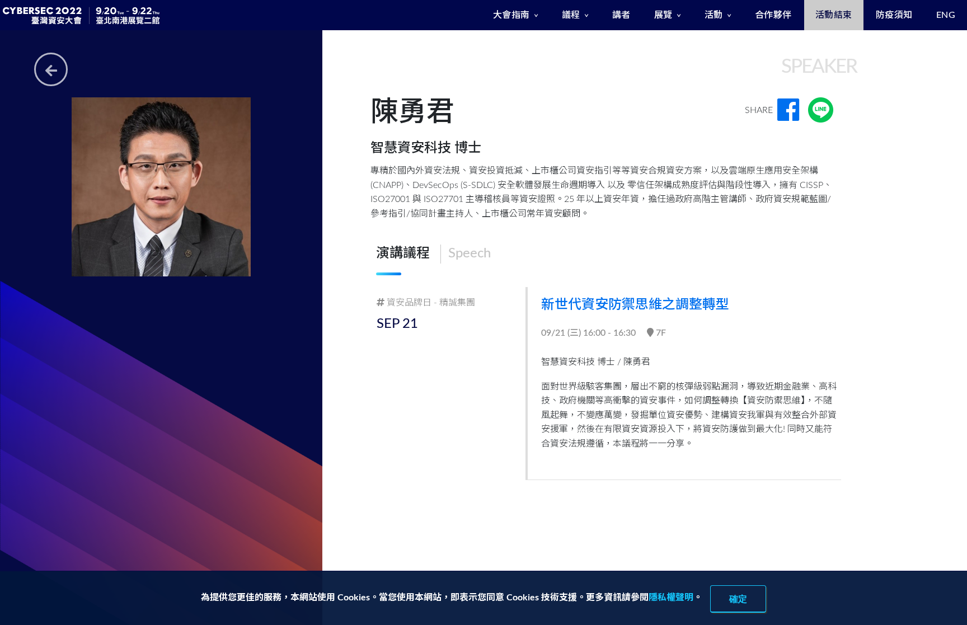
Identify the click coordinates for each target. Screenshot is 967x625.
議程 (571, 15)
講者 (621, 15)
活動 (714, 15)
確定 (738, 599)
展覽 (663, 15)
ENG (946, 15)
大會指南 (511, 15)
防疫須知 (894, 15)
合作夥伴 (773, 15)
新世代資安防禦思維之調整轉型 (635, 305)
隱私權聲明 (671, 597)
